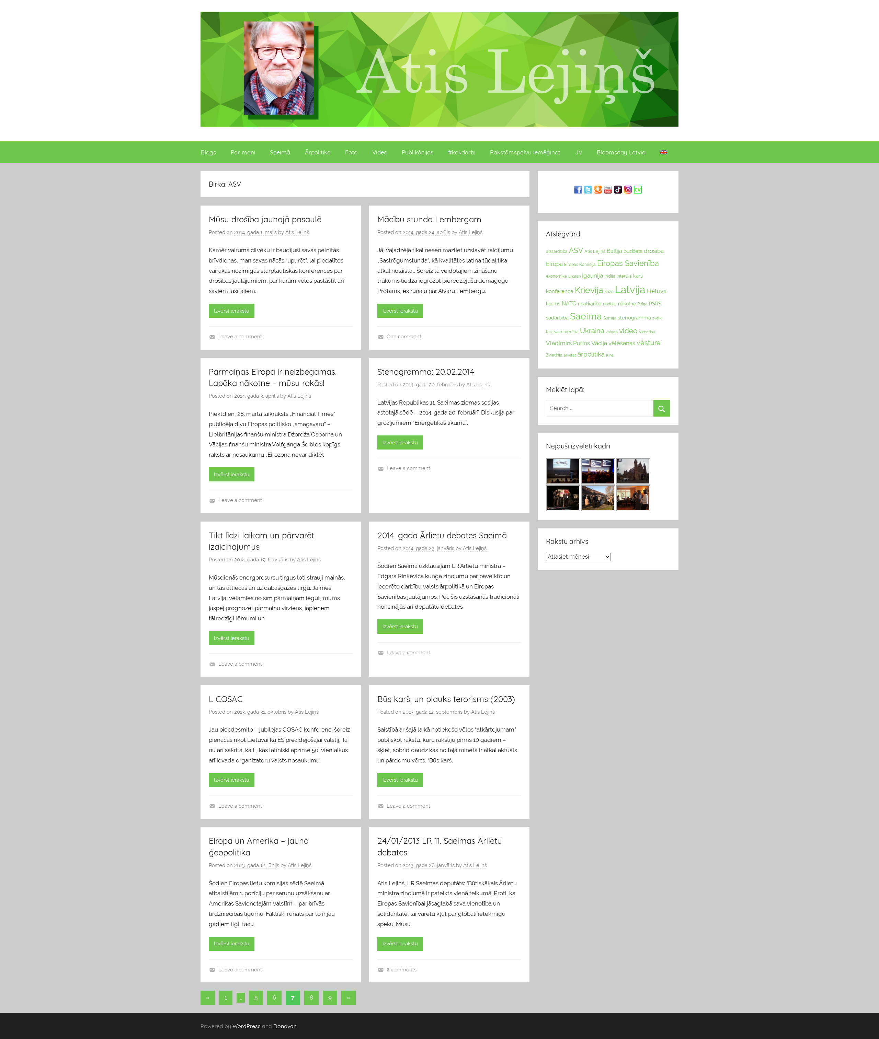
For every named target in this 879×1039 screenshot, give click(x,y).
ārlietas (570, 355)
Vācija (599, 343)
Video (379, 152)
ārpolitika (591, 354)
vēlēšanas (621, 343)
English (574, 276)
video (628, 330)
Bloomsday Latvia (621, 152)
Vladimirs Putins (568, 343)
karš (638, 276)
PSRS (655, 303)
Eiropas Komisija (580, 264)
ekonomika (556, 276)
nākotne (627, 303)
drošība (654, 250)
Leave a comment (240, 337)
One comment (404, 337)
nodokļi (610, 304)
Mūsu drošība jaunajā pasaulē (265, 219)
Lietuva (656, 291)
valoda (612, 331)
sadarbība (557, 317)
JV (578, 152)
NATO (569, 303)
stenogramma (634, 317)
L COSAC (226, 699)
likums (553, 303)
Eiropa (554, 263)
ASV (576, 250)
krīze (609, 291)
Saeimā (280, 152)
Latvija (630, 289)
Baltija (614, 251)
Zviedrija (554, 355)
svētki (657, 318)
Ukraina (592, 331)
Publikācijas (417, 152)
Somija (609, 318)
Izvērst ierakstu (231, 311)
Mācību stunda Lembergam (429, 219)
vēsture (649, 343)
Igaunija (592, 275)
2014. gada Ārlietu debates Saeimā (442, 535)
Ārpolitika (318, 152)
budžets (633, 251)
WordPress (246, 1026)
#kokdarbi (462, 152)
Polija (642, 304)
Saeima (586, 316)
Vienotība (647, 332)
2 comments (401, 970)
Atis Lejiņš (297, 232)
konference (559, 291)
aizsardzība (557, 251)
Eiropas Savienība (628, 263)
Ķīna (610, 355)
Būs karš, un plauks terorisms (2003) (446, 699)
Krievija (589, 290)
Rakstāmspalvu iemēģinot (525, 152)
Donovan (285, 1026)
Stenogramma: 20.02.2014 (425, 371)
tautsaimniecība (562, 331)
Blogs (208, 152)
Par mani (243, 152)
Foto (351, 152)
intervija (624, 276)
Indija (609, 276)
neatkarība (590, 303)
